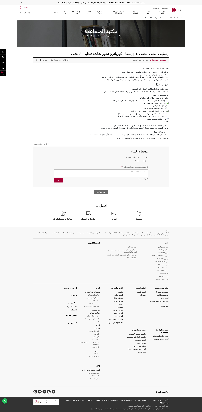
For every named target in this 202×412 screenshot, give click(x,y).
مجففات (120, 307)
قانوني (90, 400)
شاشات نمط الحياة (162, 295)
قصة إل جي (72, 323)
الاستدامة (74, 310)
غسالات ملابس (118, 301)
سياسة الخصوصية (126, 400)
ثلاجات (120, 292)
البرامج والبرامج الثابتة (91, 306)
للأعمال (25, 7)
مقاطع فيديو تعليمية (92, 298)
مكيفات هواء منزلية (139, 330)
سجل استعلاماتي (93, 357)
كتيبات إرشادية (94, 304)
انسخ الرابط (54, 60)
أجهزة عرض (165, 298)
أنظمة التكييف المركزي (138, 349)
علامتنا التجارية (72, 307)
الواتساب (96, 337)
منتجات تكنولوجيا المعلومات (162, 331)
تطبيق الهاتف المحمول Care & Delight (89, 343)
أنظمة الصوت (140, 288)
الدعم (98, 288)
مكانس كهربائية (118, 310)
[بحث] (21, 12)
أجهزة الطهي (118, 295)
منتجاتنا (96, 354)
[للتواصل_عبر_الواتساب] (4, 401)
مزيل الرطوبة (141, 343)
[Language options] (29, 12)
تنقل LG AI (95, 379)
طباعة (64, 60)
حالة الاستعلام (94, 340)
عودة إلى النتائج (101, 192)
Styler (121, 304)
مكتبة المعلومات (93, 295)
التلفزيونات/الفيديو (162, 288)
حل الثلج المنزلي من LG (115, 323)
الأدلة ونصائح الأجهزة (116, 319)
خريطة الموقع (157, 400)
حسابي (97, 351)
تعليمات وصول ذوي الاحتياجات (75, 400)
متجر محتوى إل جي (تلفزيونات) (159, 302)
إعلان (98, 325)
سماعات (143, 295)
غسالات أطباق (118, 298)
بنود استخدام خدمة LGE (142, 400)
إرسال (58, 180)
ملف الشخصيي (94, 301)
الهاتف (96, 334)
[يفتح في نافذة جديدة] (53, 391)
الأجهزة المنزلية (117, 288)
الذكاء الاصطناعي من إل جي (90, 370)
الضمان (96, 322)
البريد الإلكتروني (94, 243)
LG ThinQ (73, 295)
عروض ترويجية (71, 315)
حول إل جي (72, 303)
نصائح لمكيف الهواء (139, 346)
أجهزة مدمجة (118, 313)
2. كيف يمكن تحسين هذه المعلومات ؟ (134, 167)
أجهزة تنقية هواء (140, 340)
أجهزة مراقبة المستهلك (161, 336)
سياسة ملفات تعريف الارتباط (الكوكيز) (106, 400)
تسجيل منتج (96, 310)
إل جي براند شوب (70, 288)
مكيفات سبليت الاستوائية (137, 334)
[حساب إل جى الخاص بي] (25, 12)
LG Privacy (165, 403)
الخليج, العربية (160, 392)
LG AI (98, 366)
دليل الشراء (165, 306)
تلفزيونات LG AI (93, 373)
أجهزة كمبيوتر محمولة (161, 339)
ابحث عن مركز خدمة (92, 319)
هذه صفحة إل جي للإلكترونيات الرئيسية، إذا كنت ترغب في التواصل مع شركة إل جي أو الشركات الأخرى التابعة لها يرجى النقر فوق (130, 409)
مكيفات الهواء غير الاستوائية (136, 337)
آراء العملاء (95, 347)
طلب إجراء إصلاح (93, 316)
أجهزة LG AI (119, 316)
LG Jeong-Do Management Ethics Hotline (48, 402)
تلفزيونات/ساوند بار (162, 292)
